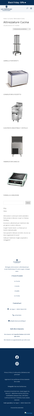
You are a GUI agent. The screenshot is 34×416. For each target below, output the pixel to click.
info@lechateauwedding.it (18, 321)
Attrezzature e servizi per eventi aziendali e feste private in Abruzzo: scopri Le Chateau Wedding (16, 218)
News (5, 211)
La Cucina (10, 18)
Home (5, 18)
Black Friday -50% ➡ (17, 2)
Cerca (28, 203)
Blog (4, 208)
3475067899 (17, 315)
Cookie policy (17, 372)
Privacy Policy (8, 372)
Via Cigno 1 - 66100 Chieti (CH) (17, 309)
